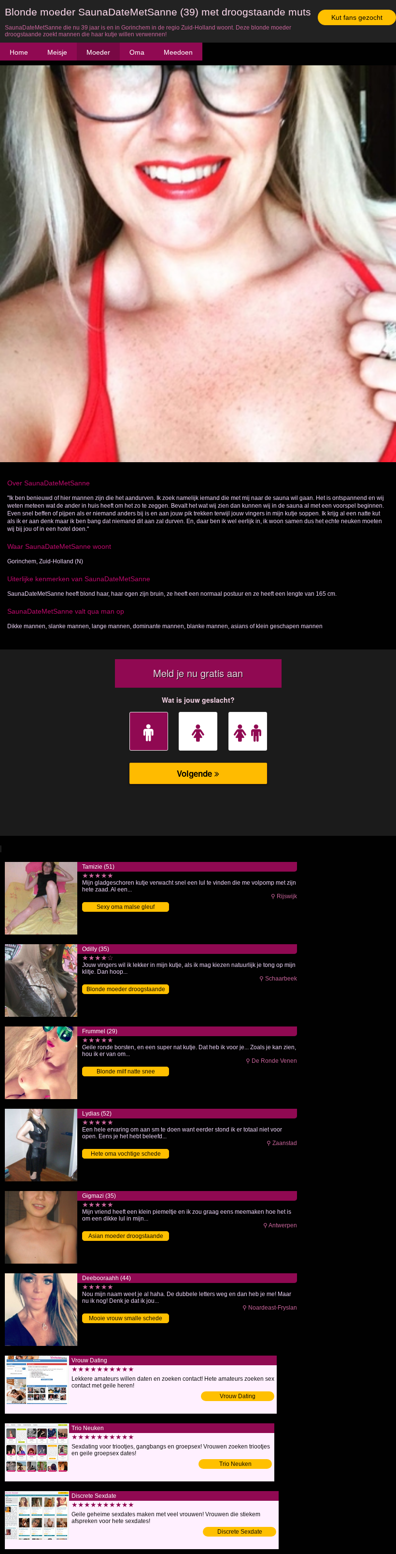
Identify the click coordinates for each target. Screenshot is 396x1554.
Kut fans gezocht (356, 17)
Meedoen (178, 52)
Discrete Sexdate (239, 1531)
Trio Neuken (235, 1464)
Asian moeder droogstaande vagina (125, 1237)
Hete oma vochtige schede (126, 1153)
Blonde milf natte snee (126, 1071)
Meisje (57, 52)
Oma (136, 52)
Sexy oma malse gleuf (126, 907)
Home (19, 52)
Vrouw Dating (237, 1396)
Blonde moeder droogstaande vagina (125, 990)
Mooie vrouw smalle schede (125, 1318)
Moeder (98, 52)
